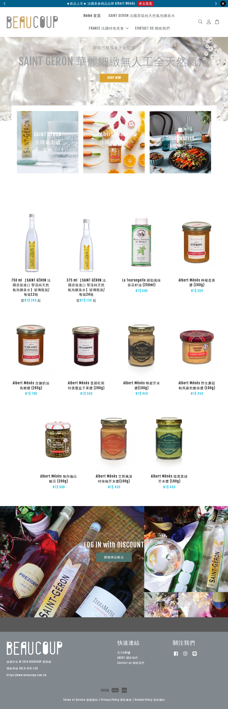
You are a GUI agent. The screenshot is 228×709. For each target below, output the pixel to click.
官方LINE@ (123, 652)
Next (219, 64)
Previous (9, 64)
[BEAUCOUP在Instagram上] (185, 655)
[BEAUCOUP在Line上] (194, 655)
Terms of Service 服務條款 (80, 699)
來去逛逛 (145, 3)
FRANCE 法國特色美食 (106, 28)
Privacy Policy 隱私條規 (116, 699)
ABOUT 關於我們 (127, 657)
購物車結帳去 (114, 557)
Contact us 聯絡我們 (130, 662)
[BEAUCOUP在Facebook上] (176, 655)
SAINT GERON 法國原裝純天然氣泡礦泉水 (141, 15)
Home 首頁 (92, 15)
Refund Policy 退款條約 (150, 699)
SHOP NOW (114, 78)
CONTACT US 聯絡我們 (152, 28)
